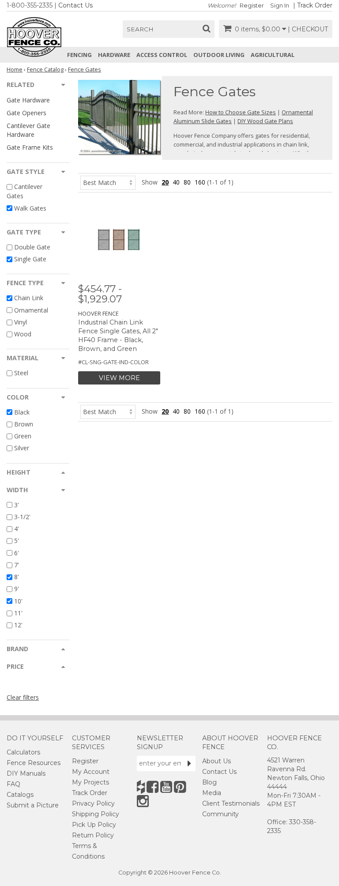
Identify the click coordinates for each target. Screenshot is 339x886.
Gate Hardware (28, 100)
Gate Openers (26, 113)
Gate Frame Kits (30, 147)
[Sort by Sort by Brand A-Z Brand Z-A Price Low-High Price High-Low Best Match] (108, 182)
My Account (90, 772)
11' (18, 613)
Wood (22, 334)
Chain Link (28, 298)
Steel (21, 373)
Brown (23, 424)
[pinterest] (180, 787)
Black (22, 412)
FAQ (13, 784)
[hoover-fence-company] (141, 787)
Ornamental (31, 310)
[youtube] (166, 787)
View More (119, 378)
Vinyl (20, 322)
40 (176, 182)
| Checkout (308, 29)
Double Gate (32, 247)
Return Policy (93, 835)
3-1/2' (22, 517)
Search (140, 29)
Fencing (79, 55)
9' (16, 589)
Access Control (161, 55)
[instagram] (143, 801)
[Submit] (189, 763)
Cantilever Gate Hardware (28, 129)
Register (252, 5)
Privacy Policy (93, 803)
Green (22, 436)
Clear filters (23, 697)
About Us (216, 761)
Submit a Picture (33, 805)
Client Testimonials (231, 803)
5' (16, 541)
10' (18, 601)
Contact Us (75, 5)
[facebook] (152, 787)
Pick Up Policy (94, 825)
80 (187, 182)
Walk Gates (30, 208)
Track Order (314, 5)
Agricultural (272, 55)
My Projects (90, 782)
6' (16, 553)
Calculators (23, 752)
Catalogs (20, 795)
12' (18, 625)
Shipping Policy (95, 814)
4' (16, 528)
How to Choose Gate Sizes (240, 112)
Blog (209, 782)
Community (220, 814)
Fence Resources (33, 763)
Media (211, 793)
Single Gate (30, 259)
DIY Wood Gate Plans (265, 121)
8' (16, 577)
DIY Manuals (26, 773)
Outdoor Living (219, 55)
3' (16, 505)
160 (200, 182)
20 (165, 182)
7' (16, 565)
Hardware (114, 55)
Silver (21, 448)
